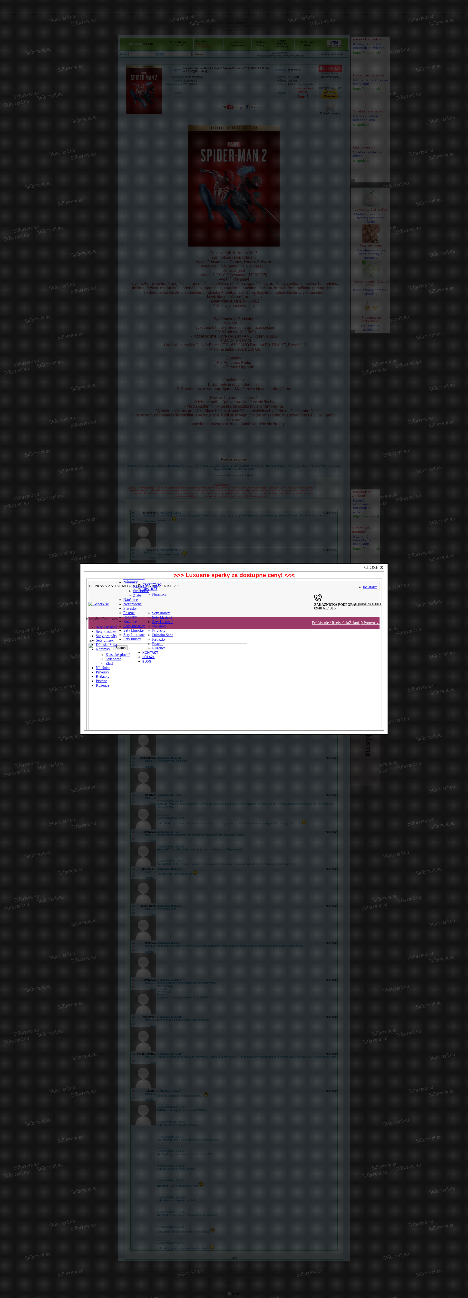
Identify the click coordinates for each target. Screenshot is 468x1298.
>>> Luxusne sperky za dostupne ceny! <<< (234, 575)
